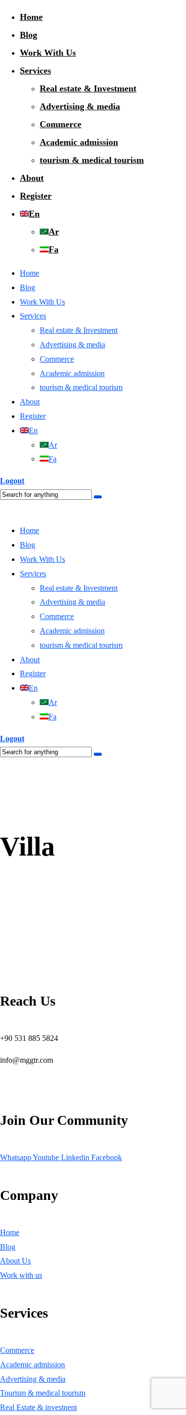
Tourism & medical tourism (42, 1393)
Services (35, 71)
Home (31, 17)
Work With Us (48, 53)
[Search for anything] (98, 496)
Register (36, 196)
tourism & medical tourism (92, 160)
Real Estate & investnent (38, 1407)
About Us (15, 1261)
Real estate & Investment (88, 88)
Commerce (60, 124)
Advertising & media (80, 106)
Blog (28, 35)
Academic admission (79, 142)
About (32, 178)
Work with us (21, 1275)
